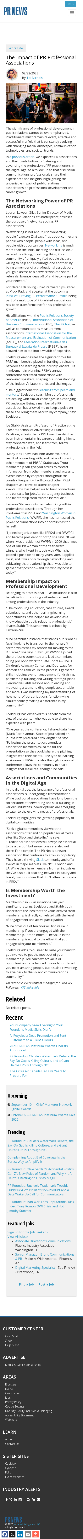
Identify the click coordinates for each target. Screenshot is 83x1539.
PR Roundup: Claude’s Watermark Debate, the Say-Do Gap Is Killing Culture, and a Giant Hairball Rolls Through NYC (43, 1060)
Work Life (16, 48)
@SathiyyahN (30, 987)
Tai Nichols (34, 78)
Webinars (11, 1419)
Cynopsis (10, 1468)
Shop (8, 1340)
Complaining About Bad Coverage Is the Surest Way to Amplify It (36, 1159)
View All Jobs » (18, 1236)
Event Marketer (14, 1477)
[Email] (28, 1534)
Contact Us (12, 1444)
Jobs (8, 1397)
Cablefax (10, 1463)
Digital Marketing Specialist (35, 1267)
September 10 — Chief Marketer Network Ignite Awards (41, 1106)
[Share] (35, 1534)
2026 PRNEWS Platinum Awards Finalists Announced (39, 1048)
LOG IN (70, 4)
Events (9, 1389)
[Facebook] (4, 1534)
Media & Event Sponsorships (23, 1365)
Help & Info (12, 1345)
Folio (8, 1472)
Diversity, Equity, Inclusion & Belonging (28, 1411)
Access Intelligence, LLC (27, 1524)
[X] (12, 1534)
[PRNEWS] (41, 12)
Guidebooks (12, 1393)
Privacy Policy (13, 1402)
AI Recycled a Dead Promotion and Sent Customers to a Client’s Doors (38, 1037)
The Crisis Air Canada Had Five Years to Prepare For (38, 1073)
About (9, 1439)
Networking (53, 245)
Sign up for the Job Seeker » (28, 1232)
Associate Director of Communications (43, 1241)
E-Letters (10, 1384)
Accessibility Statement (19, 1415)
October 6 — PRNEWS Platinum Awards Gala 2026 (43, 1117)
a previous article (21, 157)
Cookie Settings (15, 1406)
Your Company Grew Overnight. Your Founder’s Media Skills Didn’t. (36, 1027)
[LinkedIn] (20, 1534)
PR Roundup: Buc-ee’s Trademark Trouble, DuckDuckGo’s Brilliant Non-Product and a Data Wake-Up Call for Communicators (38, 1190)
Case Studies (13, 1336)
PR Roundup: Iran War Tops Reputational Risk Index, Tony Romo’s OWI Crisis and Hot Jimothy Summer (41, 1206)
